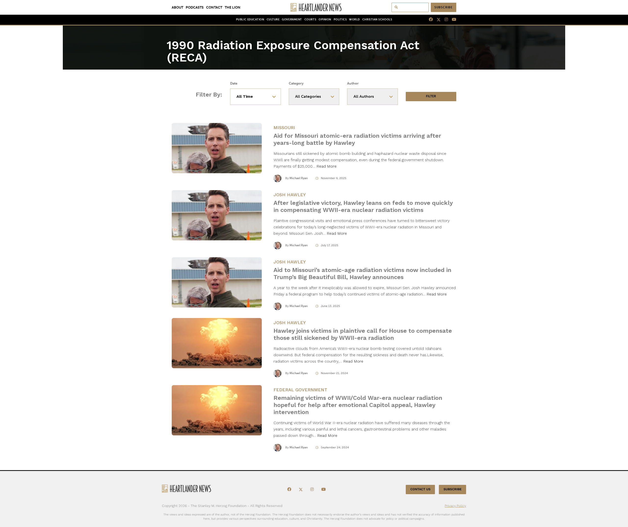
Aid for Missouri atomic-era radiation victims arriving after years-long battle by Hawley (357, 139)
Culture (273, 19)
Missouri (284, 127)
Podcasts (195, 7)
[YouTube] (452, 20)
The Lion (232, 7)
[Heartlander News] (314, 7)
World (354, 19)
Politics (340, 19)
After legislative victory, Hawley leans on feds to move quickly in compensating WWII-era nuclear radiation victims (363, 206)
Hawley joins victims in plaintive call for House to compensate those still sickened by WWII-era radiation (363, 334)
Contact (214, 7)
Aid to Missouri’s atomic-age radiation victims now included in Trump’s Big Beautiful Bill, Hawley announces (362, 274)
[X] (437, 20)
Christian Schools (377, 19)
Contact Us (420, 489)
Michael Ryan (298, 178)
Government (292, 19)
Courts (310, 19)
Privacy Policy (455, 506)
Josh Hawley (290, 194)
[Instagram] (444, 20)
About (177, 7)
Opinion (325, 19)
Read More (326, 166)
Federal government (300, 389)
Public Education (250, 19)
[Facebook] (429, 20)
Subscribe (443, 7)
